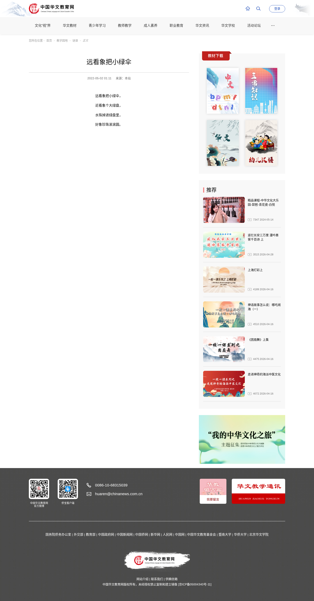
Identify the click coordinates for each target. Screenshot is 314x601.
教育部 (90, 534)
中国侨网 (141, 534)
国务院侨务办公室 (58, 534)
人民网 (167, 534)
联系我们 (157, 579)
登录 (277, 8)
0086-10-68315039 (111, 485)
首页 (49, 40)
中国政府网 (106, 534)
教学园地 (62, 40)
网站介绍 (142, 579)
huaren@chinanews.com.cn (118, 494)
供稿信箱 (172, 579)
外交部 (78, 534)
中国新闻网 (125, 534)
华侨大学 (240, 534)
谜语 (75, 40)
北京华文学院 (259, 534)
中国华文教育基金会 (201, 534)
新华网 (155, 534)
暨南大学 (225, 534)
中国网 (180, 534)
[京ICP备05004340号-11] (194, 584)
